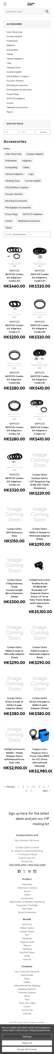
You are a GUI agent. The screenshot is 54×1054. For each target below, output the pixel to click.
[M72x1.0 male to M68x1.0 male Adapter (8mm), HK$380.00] (14, 683)
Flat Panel (27, 908)
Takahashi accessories (17, 107)
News (27, 978)
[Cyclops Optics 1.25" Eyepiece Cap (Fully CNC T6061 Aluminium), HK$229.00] (39, 460)
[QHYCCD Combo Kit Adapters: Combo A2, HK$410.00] (39, 409)
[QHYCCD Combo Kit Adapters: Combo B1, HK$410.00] (39, 358)
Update (43, 132)
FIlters (27, 894)
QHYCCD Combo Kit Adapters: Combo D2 (14, 277)
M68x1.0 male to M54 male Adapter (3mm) (14, 654)
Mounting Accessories (17, 85)
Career (27, 1006)
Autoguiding (12, 49)
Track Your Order (27, 1002)
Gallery (27, 982)
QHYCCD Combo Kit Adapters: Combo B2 (14, 379)
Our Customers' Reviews (27, 971)
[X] (24, 871)
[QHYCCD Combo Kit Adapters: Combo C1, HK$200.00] (14, 307)
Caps (8, 63)
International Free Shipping (27, 985)
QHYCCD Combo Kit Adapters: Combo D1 (40, 277)
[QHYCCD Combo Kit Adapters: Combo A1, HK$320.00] (14, 460)
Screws (10, 103)
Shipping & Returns (27, 989)
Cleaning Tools (13, 67)
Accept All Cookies (27, 1049)
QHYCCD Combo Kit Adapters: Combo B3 (40, 328)
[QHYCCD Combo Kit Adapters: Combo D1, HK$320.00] (39, 256)
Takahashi (27, 938)
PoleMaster (12, 40)
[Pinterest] (29, 871)
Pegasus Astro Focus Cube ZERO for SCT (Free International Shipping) (39, 759)
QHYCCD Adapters (15, 98)
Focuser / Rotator (15, 80)
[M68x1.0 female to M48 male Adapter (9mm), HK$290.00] (39, 514)
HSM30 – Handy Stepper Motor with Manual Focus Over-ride (14, 757)
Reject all (27, 1043)
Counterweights (14, 71)
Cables (9, 54)
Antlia (27, 955)
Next (45, 790)
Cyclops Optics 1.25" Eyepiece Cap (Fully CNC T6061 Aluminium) (39, 483)
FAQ (27, 999)
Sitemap (27, 1013)
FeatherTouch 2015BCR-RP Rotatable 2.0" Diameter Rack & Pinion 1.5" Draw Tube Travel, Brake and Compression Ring (39, 595)
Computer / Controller (27, 905)
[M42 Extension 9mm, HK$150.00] (14, 514)
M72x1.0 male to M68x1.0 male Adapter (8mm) (14, 705)
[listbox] (22, 234)
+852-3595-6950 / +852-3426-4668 (27, 864)
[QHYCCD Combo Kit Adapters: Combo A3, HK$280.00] (14, 409)
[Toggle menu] (5, 4)
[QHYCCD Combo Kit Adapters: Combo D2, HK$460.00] (14, 256)
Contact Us (27, 1009)
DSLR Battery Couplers (17, 76)
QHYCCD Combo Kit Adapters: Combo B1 (40, 379)
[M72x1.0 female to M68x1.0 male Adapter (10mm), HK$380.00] (39, 683)
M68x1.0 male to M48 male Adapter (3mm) (39, 654)
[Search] (47, 11)
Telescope (27, 884)
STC (27, 934)
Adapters (10, 45)
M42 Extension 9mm (14, 534)
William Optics (27, 927)
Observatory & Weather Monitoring (27, 901)
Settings (27, 1036)
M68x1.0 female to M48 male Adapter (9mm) (39, 535)
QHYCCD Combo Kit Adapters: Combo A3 (14, 430)
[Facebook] (19, 871)
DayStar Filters (27, 952)
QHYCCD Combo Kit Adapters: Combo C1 (14, 328)
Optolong (27, 948)
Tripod (9, 111)
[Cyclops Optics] (31, 4)
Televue (27, 945)
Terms (27, 996)
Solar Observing (14, 32)
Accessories (27, 898)
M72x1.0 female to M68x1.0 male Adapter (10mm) (40, 705)
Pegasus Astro (27, 941)
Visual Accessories (27, 912)
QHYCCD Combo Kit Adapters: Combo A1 (14, 481)
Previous (10, 786)
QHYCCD (27, 924)
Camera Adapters (14, 58)
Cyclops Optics (27, 931)
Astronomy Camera (27, 887)
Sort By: (8, 234)
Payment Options (27, 992)
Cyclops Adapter (14, 36)
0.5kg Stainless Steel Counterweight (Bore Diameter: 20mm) (14, 590)
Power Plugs (12, 94)
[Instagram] (34, 871)
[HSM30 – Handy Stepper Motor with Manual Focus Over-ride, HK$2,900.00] (14, 734)
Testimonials (27, 975)
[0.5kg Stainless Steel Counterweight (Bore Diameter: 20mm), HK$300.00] (14, 565)
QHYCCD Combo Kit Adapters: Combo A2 (40, 430)
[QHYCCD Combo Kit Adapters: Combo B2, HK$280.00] (14, 358)
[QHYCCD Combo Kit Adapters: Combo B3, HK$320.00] (39, 307)
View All (27, 959)
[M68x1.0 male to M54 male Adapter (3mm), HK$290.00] (14, 632)
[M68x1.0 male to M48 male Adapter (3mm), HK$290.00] (39, 632)
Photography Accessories (19, 89)
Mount (27, 891)
